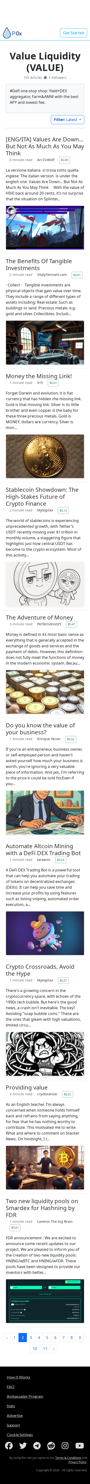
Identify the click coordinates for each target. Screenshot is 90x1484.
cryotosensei (47, 1094)
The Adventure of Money (39, 617)
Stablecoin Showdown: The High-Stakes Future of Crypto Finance (42, 496)
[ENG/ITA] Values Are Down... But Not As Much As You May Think (45, 146)
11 (45, 1348)
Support (13, 1425)
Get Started (73, 32)
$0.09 (64, 160)
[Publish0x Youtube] (80, 1445)
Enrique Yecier (49, 738)
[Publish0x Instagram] (66, 1445)
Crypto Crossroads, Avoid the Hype (40, 969)
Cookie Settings (20, 1434)
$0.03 (60, 860)
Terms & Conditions (68, 1458)
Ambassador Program (25, 1396)
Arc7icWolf (46, 159)
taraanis (44, 859)
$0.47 (71, 624)
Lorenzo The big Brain (55, 1221)
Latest (66, 119)
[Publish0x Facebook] (10, 1445)
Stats (11, 1405)
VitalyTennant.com (52, 274)
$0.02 (70, 739)
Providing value (27, 1087)
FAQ (10, 1386)
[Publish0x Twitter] (24, 1445)
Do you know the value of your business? (40, 728)
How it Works (18, 1377)
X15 (40, 382)
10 (35, 1348)
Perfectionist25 (49, 624)
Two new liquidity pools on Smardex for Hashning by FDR (42, 1208)
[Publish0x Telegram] (38, 1445)
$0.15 (63, 510)
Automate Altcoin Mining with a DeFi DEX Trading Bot (43, 849)
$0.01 (77, 275)
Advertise (15, 1415)
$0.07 (63, 980)
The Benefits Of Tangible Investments (39, 264)
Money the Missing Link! (39, 376)
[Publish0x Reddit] (52, 1445)
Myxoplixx (45, 510)
